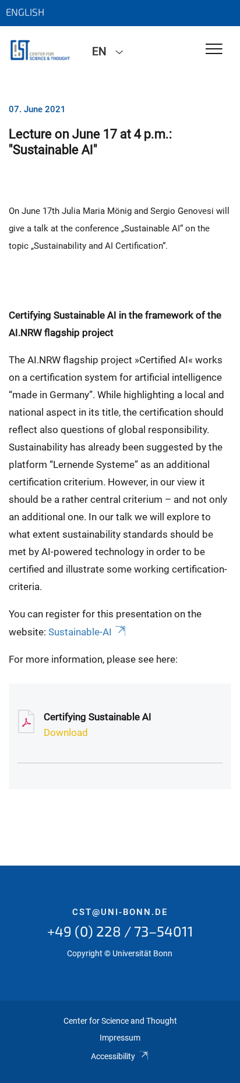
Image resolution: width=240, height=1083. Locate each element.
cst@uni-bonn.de (120, 912)
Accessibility (113, 1056)
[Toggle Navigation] (214, 50)
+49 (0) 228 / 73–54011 (120, 931)
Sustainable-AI (80, 632)
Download (66, 732)
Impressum (120, 1037)
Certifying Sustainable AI (97, 717)
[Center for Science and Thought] (42, 50)
